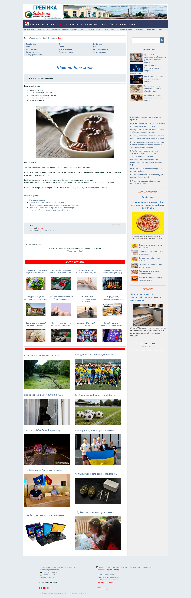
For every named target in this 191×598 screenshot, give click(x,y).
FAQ (99, 580)
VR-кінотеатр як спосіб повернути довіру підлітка (153, 79)
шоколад (37, 230)
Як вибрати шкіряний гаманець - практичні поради (153, 97)
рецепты (46, 230)
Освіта (105, 29)
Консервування (65, 49)
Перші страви (31, 44)
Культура (114, 29)
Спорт (130, 29)
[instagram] (47, 589)
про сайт (53, 577)
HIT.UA (99, 587)
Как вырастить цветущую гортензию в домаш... (35, 271)
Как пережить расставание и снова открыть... (86, 299)
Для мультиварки (33, 52)
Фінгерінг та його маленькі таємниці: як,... (86, 271)
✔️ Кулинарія (50, 38)
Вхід (80, 251)
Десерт (95, 47)
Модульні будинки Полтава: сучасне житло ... (35, 297)
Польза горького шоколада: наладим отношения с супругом (54, 205)
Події (88, 29)
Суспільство (96, 29)
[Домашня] (26, 24)
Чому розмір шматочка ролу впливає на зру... (150, 278)
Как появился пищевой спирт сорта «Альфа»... (36, 324)
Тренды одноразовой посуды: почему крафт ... (151, 252)
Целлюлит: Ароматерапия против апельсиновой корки (52, 207)
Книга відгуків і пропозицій (108, 577)
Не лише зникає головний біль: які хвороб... (61, 297)
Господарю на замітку (35, 54)
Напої (28, 47)
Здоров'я (123, 29)
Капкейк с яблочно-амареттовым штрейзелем (48, 210)
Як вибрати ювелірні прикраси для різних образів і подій (152, 88)
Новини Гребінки (43, 29)
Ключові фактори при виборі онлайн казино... (61, 324)
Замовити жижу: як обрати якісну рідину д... (112, 271)
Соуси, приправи (99, 52)
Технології (139, 29)
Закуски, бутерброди (68, 52)
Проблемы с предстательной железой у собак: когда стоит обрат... (155, 58)
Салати (62, 47)
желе (52, 230)
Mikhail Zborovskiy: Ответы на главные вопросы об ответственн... (145, 69)
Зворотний (46, 575)
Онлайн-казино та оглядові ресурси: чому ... (112, 324)
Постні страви (31, 49)
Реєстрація (72, 251)
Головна (33, 38)
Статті (41, 38)
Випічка (62, 44)
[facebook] (40, 589)
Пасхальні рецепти (100, 49)
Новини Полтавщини (60, 29)
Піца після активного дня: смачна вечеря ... (149, 272)
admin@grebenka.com (51, 569)
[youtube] (44, 589)
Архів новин (29, 29)
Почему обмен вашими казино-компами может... (61, 271)
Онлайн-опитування (106, 575)
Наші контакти (46, 567)
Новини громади (77, 29)
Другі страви (98, 44)
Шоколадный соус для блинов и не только (46, 202)
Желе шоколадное (37, 200)
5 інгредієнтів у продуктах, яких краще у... (112, 297)
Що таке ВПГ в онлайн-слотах (87, 324)
